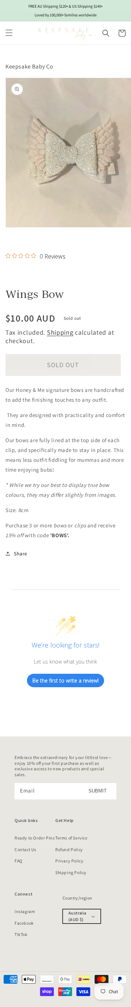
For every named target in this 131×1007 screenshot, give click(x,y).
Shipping (60, 332)
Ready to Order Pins (35, 838)
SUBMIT (97, 791)
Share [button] (20, 553)
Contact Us (25, 849)
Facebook (24, 923)
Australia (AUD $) (77, 916)
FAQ (19, 861)
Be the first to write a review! (65, 680)
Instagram (25, 911)
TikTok (21, 934)
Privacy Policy (69, 861)
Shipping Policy (71, 872)
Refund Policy (69, 849)
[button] (9, 33)
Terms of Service (71, 838)
